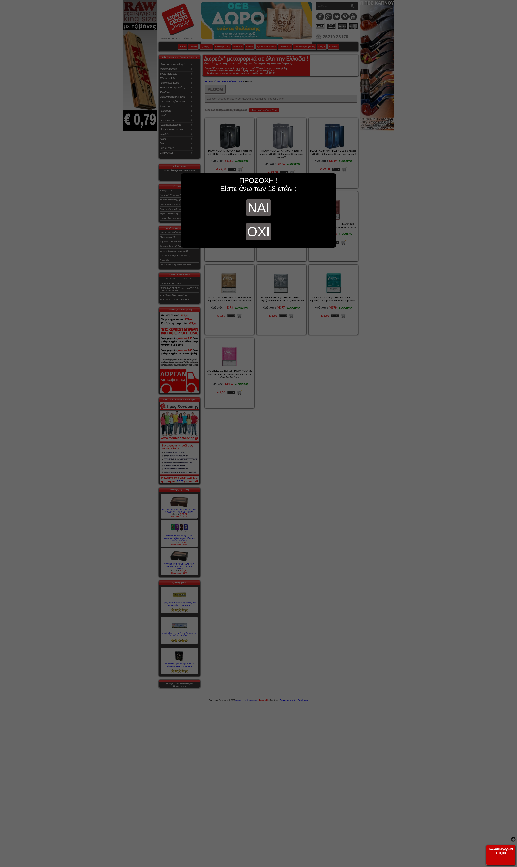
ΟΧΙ (258, 231)
